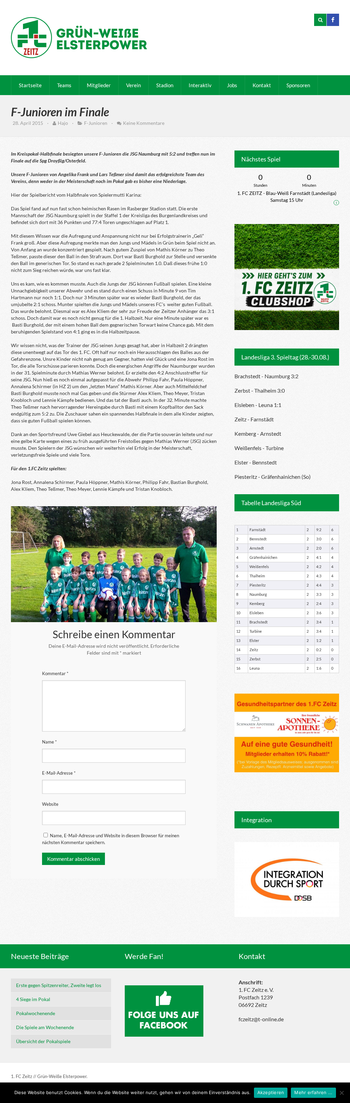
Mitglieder (99, 85)
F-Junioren (95, 123)
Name (49, 742)
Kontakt (262, 85)
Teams (64, 85)
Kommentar (55, 673)
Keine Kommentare (143, 123)
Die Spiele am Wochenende (45, 1027)
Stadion (164, 85)
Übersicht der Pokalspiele (43, 1041)
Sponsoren (298, 85)
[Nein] (341, 1092)
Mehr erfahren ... (313, 1092)
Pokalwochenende (35, 1013)
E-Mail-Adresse (59, 773)
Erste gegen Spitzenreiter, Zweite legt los (58, 985)
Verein (133, 85)
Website (50, 804)
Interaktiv (200, 85)
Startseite (30, 85)
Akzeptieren (270, 1092)
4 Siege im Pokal (33, 999)
